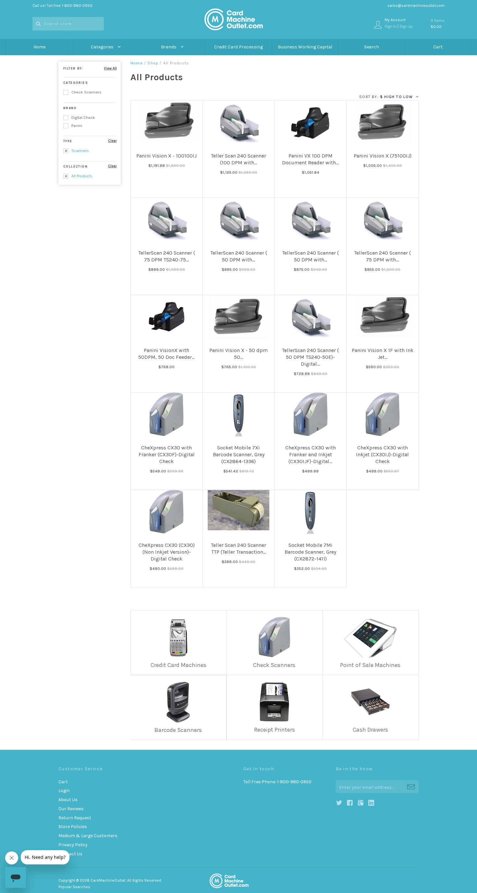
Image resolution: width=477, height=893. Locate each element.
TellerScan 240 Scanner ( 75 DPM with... (382, 256)
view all (110, 68)
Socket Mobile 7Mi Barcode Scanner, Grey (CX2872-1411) (310, 552)
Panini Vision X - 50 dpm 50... (238, 353)
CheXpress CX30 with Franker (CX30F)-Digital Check (167, 454)
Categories (103, 47)
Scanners (79, 150)
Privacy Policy (73, 845)
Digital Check (82, 117)
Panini (76, 125)
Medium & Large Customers (87, 835)
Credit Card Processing (238, 47)
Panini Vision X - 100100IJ (166, 156)
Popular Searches (74, 887)
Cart (438, 47)
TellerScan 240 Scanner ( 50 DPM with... (238, 256)
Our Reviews (71, 808)
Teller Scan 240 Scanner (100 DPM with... (238, 159)
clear (112, 141)
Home (39, 47)
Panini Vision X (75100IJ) (382, 156)
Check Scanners (86, 92)
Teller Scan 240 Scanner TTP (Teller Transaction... (238, 548)
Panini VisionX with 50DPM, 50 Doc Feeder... (166, 353)
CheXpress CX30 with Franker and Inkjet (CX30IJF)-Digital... (310, 454)
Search (371, 47)
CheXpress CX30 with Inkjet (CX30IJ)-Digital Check (382, 454)
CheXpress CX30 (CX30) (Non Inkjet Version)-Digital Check (167, 552)
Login (64, 790)
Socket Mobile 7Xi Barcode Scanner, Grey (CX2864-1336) (238, 454)
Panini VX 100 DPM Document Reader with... (310, 159)
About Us (68, 799)
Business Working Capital (305, 47)
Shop (152, 63)
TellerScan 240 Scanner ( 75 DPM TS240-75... (166, 256)
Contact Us (70, 854)
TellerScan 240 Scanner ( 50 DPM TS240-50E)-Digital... (310, 357)
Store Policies (72, 826)
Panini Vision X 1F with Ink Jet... (382, 353)
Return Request (74, 818)
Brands (169, 47)
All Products (81, 176)
